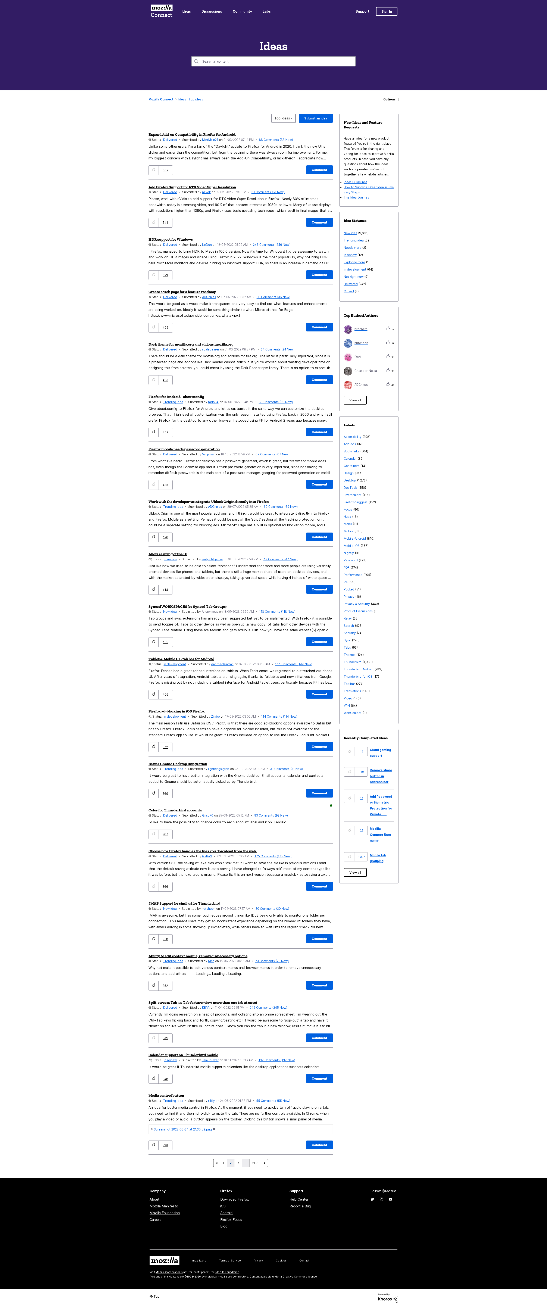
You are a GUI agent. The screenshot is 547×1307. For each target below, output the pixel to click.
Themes (349, 654)
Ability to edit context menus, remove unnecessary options (198, 956)
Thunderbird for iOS (358, 676)
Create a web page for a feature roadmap (182, 291)
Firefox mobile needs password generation (184, 449)
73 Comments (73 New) (272, 961)
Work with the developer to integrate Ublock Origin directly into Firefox (209, 501)
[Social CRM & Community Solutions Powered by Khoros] (387, 1298)
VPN (347, 705)
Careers (156, 1219)
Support (362, 11)
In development (175, 664)
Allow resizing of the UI (168, 554)
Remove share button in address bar (381, 776)
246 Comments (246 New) (272, 244)
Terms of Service (230, 1260)
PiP (346, 582)
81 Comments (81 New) (268, 192)
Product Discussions (358, 611)
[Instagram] (381, 1199)
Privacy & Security (357, 604)
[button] (154, 170)
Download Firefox (234, 1199)
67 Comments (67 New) (273, 454)
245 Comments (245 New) (268, 1007)
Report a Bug (300, 1206)
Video (348, 698)
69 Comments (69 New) (281, 506)
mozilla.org (199, 1260)
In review (170, 559)
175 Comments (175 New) (273, 856)
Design (349, 473)
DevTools (350, 487)
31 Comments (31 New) (286, 769)
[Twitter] (372, 1199)
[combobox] (273, 61)
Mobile (348, 531)
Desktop (350, 480)
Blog (223, 1226)
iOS (223, 1206)
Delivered (170, 139)
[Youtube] (390, 1199)
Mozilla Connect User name (380, 834)
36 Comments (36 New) (273, 297)
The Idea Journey (356, 197)
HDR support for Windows (171, 239)
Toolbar (349, 684)
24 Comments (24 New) (278, 349)
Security (350, 633)
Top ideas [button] (282, 118)
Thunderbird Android (358, 669)
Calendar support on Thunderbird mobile (183, 1054)
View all (355, 400)
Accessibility (353, 437)
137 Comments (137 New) (277, 1060)
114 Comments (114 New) (279, 716)
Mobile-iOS (352, 546)
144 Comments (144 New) (293, 664)
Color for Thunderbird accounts (175, 810)
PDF (347, 567)
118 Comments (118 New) (277, 611)
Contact (304, 1260)
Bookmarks (351, 451)
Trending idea (173, 402)
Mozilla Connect (162, 11)
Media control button (166, 1095)
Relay (348, 618)
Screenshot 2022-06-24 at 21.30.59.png (183, 1129)
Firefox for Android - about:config (176, 396)
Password (351, 560)
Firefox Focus (231, 1219)
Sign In (387, 11)
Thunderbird (353, 662)
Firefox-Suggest (356, 502)
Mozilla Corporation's (169, 1272)
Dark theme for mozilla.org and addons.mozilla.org (191, 344)
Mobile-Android (355, 538)
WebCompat (353, 713)
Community (242, 11)
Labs (267, 11)
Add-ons (350, 444)
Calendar (350, 458)
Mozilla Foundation (165, 1213)
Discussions (211, 11)
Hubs (347, 516)
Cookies (281, 1260)
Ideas (186, 11)
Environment (353, 495)
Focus (348, 509)
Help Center (299, 1199)
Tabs (347, 647)
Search (349, 625)
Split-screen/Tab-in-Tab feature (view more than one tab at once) (203, 1002)
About (154, 1199)
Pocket (349, 589)
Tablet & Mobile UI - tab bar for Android (181, 658)
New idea (170, 611)
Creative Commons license (299, 1276)
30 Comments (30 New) (272, 908)
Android (226, 1213)
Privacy (349, 596)
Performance (353, 575)
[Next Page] (264, 1163)
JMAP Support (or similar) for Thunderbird (184, 903)
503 (255, 1163)
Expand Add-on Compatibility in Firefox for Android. (192, 134)
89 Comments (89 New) (276, 402)
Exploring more (354, 262)
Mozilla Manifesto (164, 1206)
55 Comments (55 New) (273, 1100)
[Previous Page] (216, 1163)
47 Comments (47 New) (280, 559)
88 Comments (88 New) (276, 139)
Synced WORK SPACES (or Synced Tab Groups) (187, 606)
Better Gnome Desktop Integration (178, 763)
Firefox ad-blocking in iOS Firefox (177, 711)
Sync (347, 640)
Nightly (349, 553)
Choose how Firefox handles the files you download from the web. (203, 851)
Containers (351, 466)
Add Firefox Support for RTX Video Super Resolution (192, 187)
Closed (349, 291)
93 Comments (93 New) (271, 815)
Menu (348, 524)
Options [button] (389, 99)
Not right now (353, 276)
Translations (352, 691)
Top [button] (156, 1296)
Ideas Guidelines (355, 182)
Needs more (352, 247)
